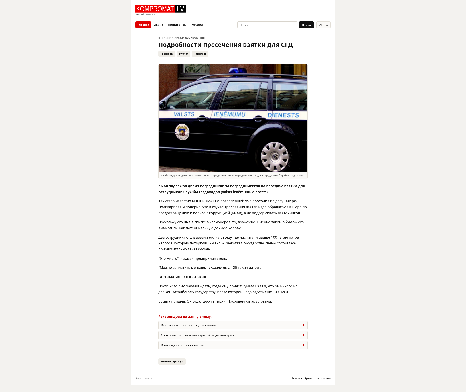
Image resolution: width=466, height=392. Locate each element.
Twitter (183, 53)
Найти (306, 25)
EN (320, 25)
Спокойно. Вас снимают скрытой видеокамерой (197, 335)
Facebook (167, 53)
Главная (143, 25)
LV (326, 25)
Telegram (200, 53)
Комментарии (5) (172, 361)
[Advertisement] (288, 10)
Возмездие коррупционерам (183, 345)
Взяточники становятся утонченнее (188, 325)
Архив (158, 25)
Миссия (197, 25)
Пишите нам (177, 25)
